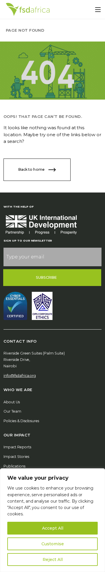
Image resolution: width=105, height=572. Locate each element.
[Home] (27, 9)
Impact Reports (17, 447)
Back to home (32, 169)
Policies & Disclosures (21, 421)
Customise (52, 543)
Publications (14, 466)
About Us (12, 402)
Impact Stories (16, 456)
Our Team (12, 411)
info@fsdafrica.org (20, 375)
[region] (52, 520)
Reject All (53, 559)
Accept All (52, 528)
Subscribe (46, 277)
